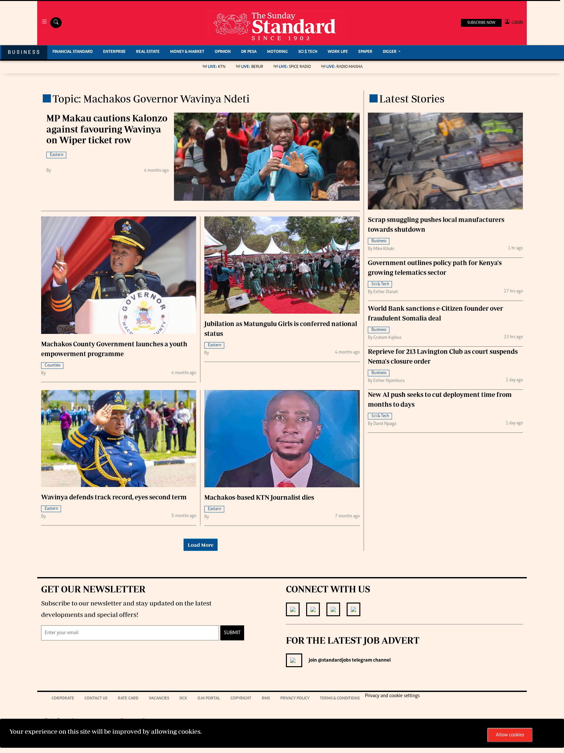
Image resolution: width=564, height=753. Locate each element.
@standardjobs (334, 660)
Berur (252, 67)
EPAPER (365, 52)
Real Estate (148, 52)
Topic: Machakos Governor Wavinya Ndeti (151, 98)
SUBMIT (232, 632)
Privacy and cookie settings (392, 695)
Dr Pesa (249, 52)
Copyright (240, 699)
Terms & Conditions (340, 699)
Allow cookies (510, 735)
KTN (217, 67)
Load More (200, 545)
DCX (183, 699)
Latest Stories (412, 98)
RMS (266, 699)
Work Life (338, 52)
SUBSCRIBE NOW (481, 23)
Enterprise (114, 52)
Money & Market (187, 52)
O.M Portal (208, 699)
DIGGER (390, 52)
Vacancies (159, 699)
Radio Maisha (344, 67)
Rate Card (128, 699)
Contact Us (96, 699)
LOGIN (516, 22)
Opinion (223, 52)
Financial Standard (73, 52)
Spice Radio (295, 67)
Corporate (63, 699)
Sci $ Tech (307, 52)
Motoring (277, 52)
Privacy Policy (294, 699)
